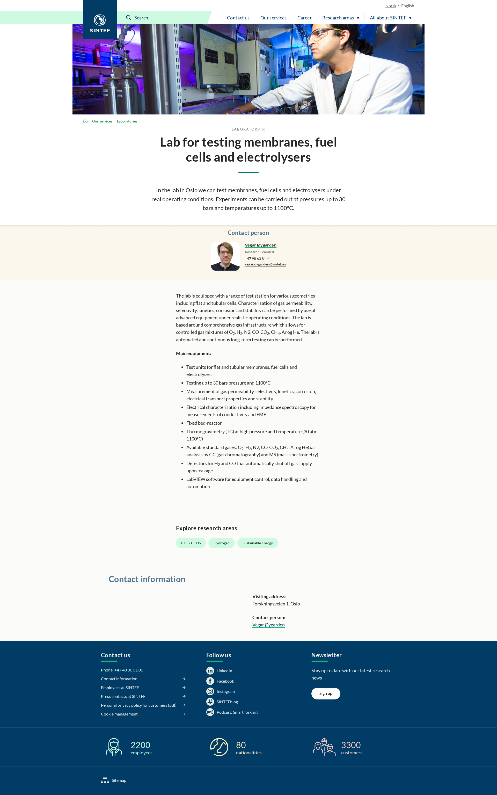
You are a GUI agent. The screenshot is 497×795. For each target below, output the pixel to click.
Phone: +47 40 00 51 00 (122, 669)
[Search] (129, 17)
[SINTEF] (100, 19)
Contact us (238, 17)
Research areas (338, 17)
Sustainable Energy (258, 543)
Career (304, 17)
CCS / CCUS (191, 543)
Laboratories (127, 121)
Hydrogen (222, 543)
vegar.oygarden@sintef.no (265, 264)
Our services (273, 17)
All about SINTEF (388, 17)
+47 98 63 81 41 (258, 258)
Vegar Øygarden (261, 244)
